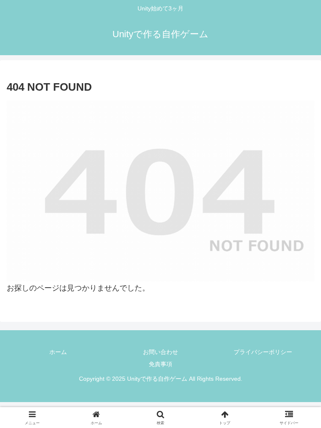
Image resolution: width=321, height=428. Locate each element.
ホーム (58, 352)
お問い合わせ (160, 352)
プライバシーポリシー (263, 352)
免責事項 (160, 364)
